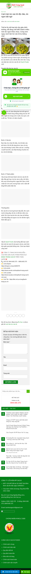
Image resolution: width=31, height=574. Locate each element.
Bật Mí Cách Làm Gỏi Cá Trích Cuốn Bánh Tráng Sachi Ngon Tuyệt (16, 449)
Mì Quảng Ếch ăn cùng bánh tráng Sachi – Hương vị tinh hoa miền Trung (17, 438)
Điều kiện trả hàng (8, 556)
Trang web (6, 373)
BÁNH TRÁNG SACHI (8, 257)
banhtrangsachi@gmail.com (14, 507)
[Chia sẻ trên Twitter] (13, 315)
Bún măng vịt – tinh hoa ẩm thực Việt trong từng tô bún (16, 444)
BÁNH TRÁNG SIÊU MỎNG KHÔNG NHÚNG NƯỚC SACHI (17, 568)
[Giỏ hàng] (29, 6)
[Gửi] (28, 391)
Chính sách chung (8, 544)
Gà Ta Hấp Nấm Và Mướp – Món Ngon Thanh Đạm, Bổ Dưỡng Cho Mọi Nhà (17, 467)
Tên (4, 357)
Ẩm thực (3, 11)
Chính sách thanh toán (10, 559)
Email (5, 365)
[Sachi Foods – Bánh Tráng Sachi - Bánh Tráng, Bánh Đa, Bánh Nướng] (15, 6)
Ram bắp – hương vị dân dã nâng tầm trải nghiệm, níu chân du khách (18, 456)
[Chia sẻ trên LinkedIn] (23, 315)
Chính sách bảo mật (9, 547)
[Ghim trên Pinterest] (20, 315)
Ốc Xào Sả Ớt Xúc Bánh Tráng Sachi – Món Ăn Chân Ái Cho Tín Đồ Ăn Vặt (17, 462)
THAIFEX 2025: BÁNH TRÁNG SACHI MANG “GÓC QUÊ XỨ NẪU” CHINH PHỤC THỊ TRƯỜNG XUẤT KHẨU (17, 414)
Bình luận (6, 342)
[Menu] (2, 5)
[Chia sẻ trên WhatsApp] (7, 315)
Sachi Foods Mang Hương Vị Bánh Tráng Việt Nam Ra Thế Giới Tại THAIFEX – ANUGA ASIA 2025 (17, 427)
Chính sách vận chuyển (10, 562)
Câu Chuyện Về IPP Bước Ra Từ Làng (17, 432)
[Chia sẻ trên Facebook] (10, 315)
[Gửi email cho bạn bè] (17, 315)
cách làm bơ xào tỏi (11, 324)
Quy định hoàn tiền (9, 553)
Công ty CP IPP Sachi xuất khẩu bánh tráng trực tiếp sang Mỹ (17, 420)
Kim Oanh (16, 21)
